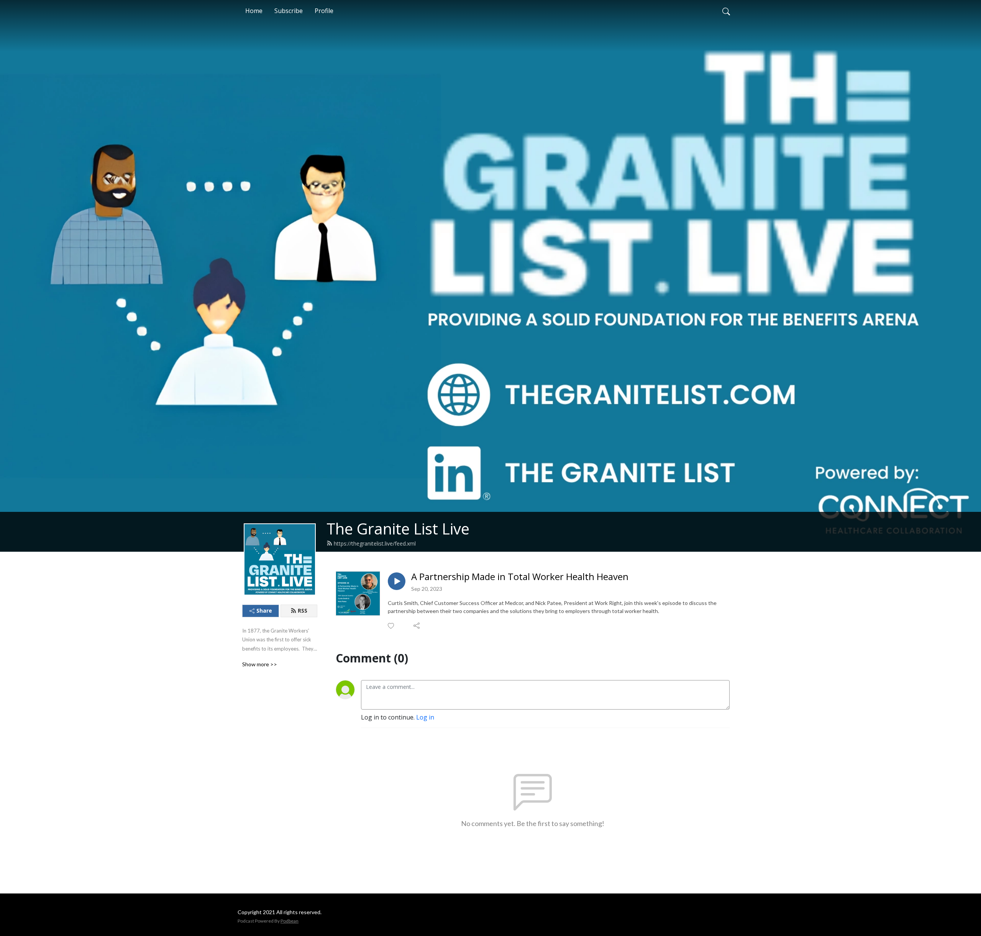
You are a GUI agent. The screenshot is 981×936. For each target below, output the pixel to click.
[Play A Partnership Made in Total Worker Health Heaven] (396, 581)
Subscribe (288, 11)
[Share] (417, 625)
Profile (324, 11)
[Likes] (391, 626)
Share (264, 610)
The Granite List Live (397, 528)
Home (253, 11)
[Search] (726, 10)
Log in (425, 717)
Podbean (290, 921)
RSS (302, 610)
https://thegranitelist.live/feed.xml (375, 543)
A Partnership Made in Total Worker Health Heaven (519, 576)
